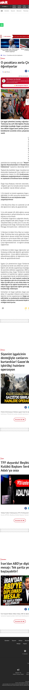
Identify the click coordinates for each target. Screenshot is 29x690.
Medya (18, 643)
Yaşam (25, 643)
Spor (2, 458)
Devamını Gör (19, 419)
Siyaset (13, 11)
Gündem (6, 11)
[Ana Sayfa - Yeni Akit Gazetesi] (4, 2)
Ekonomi (19, 11)
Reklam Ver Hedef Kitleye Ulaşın (18, 673)
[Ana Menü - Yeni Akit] (2, 10)
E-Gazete (25, 654)
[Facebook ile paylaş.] (25, 407)
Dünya (4, 55)
